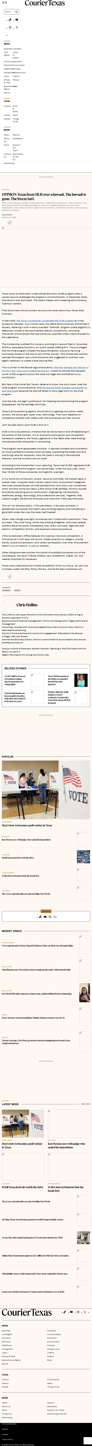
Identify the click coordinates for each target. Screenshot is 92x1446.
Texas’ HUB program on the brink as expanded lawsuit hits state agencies (58, 680)
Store (6, 145)
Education (17, 62)
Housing (16, 69)
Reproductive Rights (11, 1360)
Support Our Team (55, 1410)
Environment (19, 65)
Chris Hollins (7, 214)
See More (85, 1104)
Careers (5, 1434)
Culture (7, 106)
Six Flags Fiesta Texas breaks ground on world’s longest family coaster (32, 1219)
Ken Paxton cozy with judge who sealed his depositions (26, 839)
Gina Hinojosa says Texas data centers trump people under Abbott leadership (36, 969)
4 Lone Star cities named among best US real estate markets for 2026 (32, 1237)
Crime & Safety (54, 1334)
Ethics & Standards (9, 1424)
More (5, 1397)
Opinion (16, 135)
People (7, 119)
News (15, 115)
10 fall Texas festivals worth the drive (18, 857)
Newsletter (18, 139)
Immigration (9, 73)
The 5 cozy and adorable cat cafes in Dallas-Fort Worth (26, 894)
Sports (7, 93)
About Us (6, 1406)
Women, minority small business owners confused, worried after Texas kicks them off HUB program (59, 697)
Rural (15, 86)
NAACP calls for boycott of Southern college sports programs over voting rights (14, 680)
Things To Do (53, 1387)
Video (6, 135)
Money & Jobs (8, 1356)
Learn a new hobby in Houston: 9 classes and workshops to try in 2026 (33, 1292)
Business (8, 49)
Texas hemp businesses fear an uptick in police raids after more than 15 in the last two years (14, 697)
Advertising (9, 163)
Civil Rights (7, 1334)
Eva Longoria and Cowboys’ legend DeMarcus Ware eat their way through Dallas (37, 945)
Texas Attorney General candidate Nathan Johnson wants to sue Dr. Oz (33, 1018)
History (7, 115)
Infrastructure (19, 73)
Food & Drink (8, 873)
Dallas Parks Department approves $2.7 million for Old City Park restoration (35, 1255)
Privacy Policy (7, 1439)
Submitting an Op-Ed (18, 157)
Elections (8, 65)
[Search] (16, 12)
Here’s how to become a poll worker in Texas (27, 825)
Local (5, 1374)
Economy (8, 62)
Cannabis (17, 49)
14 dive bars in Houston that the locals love (20, 876)
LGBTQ (16, 76)
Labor (6, 76)
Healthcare (9, 69)
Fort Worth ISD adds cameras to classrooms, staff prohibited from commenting (37, 993)
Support (5, 1429)
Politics (16, 80)
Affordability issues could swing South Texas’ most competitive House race (35, 1273)
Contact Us (7, 1414)
